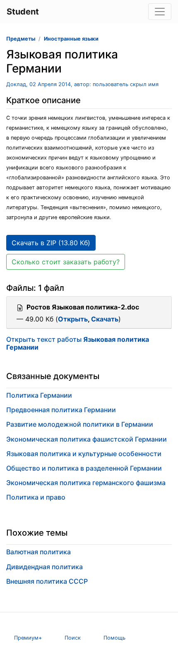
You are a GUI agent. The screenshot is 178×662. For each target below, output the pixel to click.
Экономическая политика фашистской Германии (86, 439)
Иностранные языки (71, 39)
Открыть (73, 319)
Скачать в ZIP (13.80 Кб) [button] (51, 243)
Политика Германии (39, 395)
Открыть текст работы (77, 343)
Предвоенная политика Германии (61, 410)
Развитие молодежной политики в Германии (79, 424)
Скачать (104, 319)
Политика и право (35, 497)
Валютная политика (38, 552)
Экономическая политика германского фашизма (86, 482)
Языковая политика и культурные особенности (83, 453)
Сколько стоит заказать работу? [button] (66, 262)
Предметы (20, 39)
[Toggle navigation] (159, 11)
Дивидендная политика (44, 567)
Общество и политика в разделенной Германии (84, 468)
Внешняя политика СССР (47, 581)
